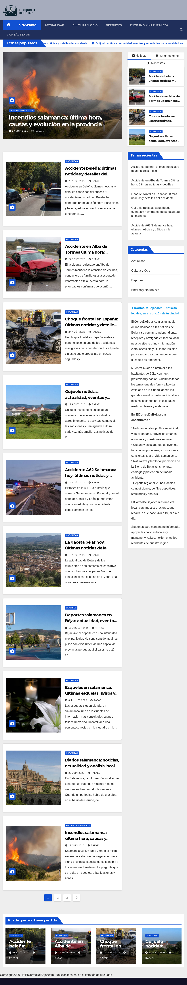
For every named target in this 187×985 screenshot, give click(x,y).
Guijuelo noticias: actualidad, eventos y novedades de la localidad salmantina (155, 211)
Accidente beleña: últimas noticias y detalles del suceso (163, 81)
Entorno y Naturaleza (149, 25)
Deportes (114, 25)
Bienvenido (28, 25)
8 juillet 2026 (78, 700)
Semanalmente (169, 55)
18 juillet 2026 (78, 627)
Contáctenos (18, 34)
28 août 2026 (77, 181)
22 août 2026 (77, 404)
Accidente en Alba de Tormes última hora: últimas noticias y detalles (90, 252)
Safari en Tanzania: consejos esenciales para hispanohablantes (90, 121)
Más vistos (157, 63)
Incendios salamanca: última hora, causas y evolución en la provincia (89, 838)
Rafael (79, 131)
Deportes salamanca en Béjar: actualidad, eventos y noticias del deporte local (92, 620)
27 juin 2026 (76, 845)
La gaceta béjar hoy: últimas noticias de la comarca (85, 548)
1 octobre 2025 (58, 131)
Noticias (141, 55)
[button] (181, 29)
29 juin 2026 (76, 773)
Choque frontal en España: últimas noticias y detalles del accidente (91, 325)
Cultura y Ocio (85, 25)
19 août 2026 (77, 482)
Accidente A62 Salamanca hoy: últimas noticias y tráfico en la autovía (90, 475)
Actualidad (54, 25)
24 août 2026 (77, 259)
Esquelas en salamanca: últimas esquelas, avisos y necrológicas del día (90, 693)
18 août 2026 (77, 555)
